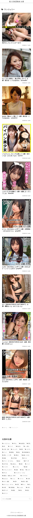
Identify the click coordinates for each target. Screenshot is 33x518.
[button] (29, 499)
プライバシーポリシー (16, 512)
